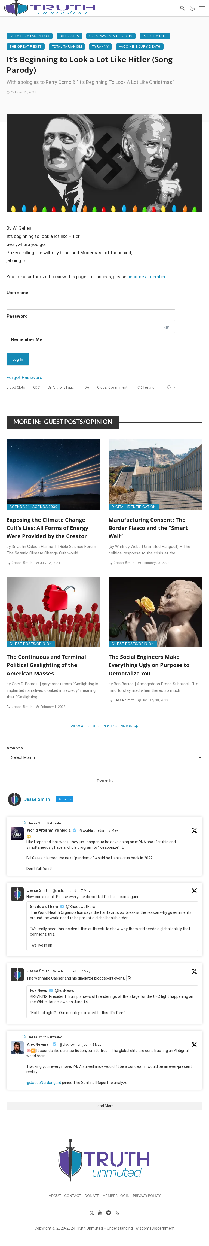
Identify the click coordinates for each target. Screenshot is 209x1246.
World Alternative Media (49, 830)
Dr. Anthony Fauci (61, 387)
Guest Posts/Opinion (30, 36)
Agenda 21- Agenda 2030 (33, 507)
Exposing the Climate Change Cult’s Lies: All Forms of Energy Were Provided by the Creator (47, 528)
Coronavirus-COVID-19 (111, 36)
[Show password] (166, 326)
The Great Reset (26, 46)
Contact (72, 1196)
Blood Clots (16, 387)
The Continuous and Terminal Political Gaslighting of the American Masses (46, 665)
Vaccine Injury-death (140, 46)
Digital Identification (134, 507)
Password (17, 316)
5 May (96, 1045)
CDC (36, 387)
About (55, 1196)
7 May (113, 830)
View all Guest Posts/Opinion (101, 726)
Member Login (116, 1196)
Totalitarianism (67, 46)
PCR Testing (145, 387)
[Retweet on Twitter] (24, 823)
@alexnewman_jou (73, 1045)
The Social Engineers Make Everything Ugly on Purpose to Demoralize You (149, 665)
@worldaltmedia (91, 830)
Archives (15, 748)
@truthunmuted (64, 891)
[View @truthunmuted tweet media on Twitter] (129, 978)
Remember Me (26, 339)
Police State (155, 36)
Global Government (112, 387)
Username (17, 292)
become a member (146, 276)
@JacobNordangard (43, 1082)
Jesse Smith (22, 562)
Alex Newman (39, 1044)
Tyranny (100, 46)
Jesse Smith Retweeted (45, 823)
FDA (86, 387)
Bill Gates (69, 36)
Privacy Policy (147, 1196)
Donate (91, 1196)
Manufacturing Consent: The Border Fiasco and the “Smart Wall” (148, 528)
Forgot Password (24, 377)
